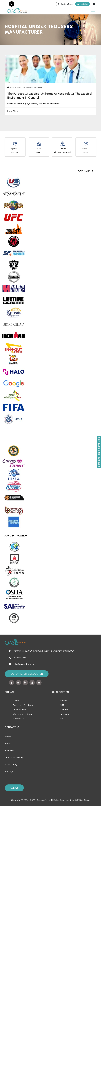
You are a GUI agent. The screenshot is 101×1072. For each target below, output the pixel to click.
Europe (63, 700)
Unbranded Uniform (22, 714)
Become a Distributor (23, 705)
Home (16, 700)
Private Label (19, 709)
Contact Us (18, 718)
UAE (62, 705)
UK (61, 718)
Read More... (13, 111)
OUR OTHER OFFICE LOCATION (27, 673)
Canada (64, 709)
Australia (64, 714)
